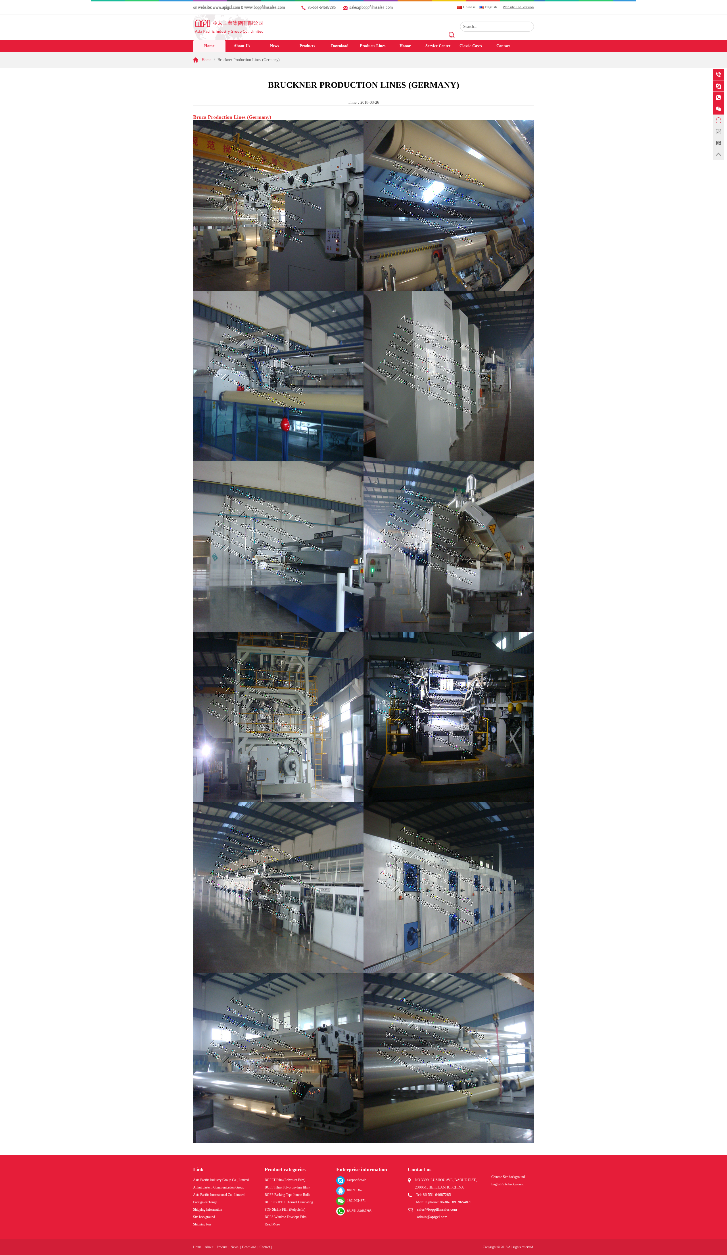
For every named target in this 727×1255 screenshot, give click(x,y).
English (491, 7)
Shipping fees (202, 1224)
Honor (405, 46)
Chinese (469, 7)
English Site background (507, 1184)
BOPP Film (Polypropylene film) (287, 1187)
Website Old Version (518, 7)
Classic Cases (470, 46)
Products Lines (372, 46)
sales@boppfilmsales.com (371, 7)
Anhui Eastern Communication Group (218, 1187)
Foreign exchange (205, 1202)
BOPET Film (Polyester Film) (285, 1180)
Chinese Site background (508, 1177)
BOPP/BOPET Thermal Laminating (289, 1202)
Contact (503, 46)
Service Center (437, 46)
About (209, 1247)
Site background (204, 1217)
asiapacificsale (356, 1180)
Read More (272, 1224)
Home (209, 46)
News (274, 46)
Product (222, 1247)
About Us (242, 46)
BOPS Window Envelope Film (285, 1217)
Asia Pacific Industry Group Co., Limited (221, 1180)
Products (307, 46)
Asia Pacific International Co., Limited (219, 1195)
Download (339, 46)
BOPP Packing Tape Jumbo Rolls (287, 1195)
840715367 (354, 1190)
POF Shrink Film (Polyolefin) (285, 1210)
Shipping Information (207, 1210)
